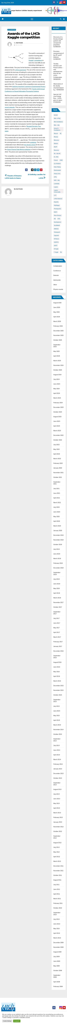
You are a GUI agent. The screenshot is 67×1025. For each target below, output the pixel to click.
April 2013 (56, 808)
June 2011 (56, 889)
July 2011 (56, 884)
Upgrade (56, 235)
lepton (56, 187)
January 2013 (57, 822)
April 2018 (56, 593)
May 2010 (56, 928)
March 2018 (57, 598)
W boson (56, 239)
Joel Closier (19, 43)
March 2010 (57, 938)
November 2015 (58, 690)
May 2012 (56, 852)
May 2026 (56, 312)
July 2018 (56, 579)
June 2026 (56, 307)
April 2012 (56, 856)
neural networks (10, 107)
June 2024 (56, 384)
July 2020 (56, 507)
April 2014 (56, 755)
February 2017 (58, 641)
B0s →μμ (56, 125)
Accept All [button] (16, 1021)
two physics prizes (30, 144)
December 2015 (58, 685)
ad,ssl (55, 115)
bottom (56, 143)
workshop (33, 142)
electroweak (57, 170)
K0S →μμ (57, 180)
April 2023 (56, 426)
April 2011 (56, 894)
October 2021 (57, 477)
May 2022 (56, 449)
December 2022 (58, 435)
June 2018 (56, 584)
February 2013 (58, 817)
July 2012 (56, 847)
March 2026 (57, 321)
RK (55, 218)
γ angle (56, 252)
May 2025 (56, 351)
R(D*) (55, 212)
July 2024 (56, 379)
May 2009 (56, 966)
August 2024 (57, 374)
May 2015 (56, 715)
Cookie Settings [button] (7, 1021)
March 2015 (57, 725)
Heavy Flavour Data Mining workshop (18, 149)
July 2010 (56, 919)
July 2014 (56, 745)
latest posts (57, 280)
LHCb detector (58, 198)
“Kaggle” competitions (35, 60)
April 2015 (56, 720)
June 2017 (56, 623)
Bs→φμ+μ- (57, 153)
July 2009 (56, 956)
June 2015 (56, 711)
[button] (60, 19)
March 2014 (57, 759)
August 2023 (57, 416)
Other (55, 284)
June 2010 (56, 924)
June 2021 (56, 493)
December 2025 (58, 330)
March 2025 (57, 360)
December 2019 (58, 535)
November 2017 (58, 602)
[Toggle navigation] (32, 19)
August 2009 (57, 952)
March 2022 (57, 458)
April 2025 (56, 356)
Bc (60, 133)
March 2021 (57, 502)
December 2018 (58, 568)
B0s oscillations (58, 121)
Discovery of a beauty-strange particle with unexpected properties (58, 41)
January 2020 (57, 530)
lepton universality (57, 191)
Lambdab (56, 183)
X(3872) (56, 242)
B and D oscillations (57, 129)
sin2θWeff (57, 225)
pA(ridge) (57, 205)
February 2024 (58, 402)
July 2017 (56, 618)
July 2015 (56, 706)
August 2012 (57, 842)
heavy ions (57, 173)
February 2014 (58, 764)
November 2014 (58, 729)
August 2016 (57, 662)
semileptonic (57, 222)
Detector (56, 275)
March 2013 (57, 812)
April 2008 (56, 982)
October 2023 (57, 412)
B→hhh (56, 157)
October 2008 (57, 970)
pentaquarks (57, 208)
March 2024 (57, 398)
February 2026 (58, 326)
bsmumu (56, 150)
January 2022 (57, 468)
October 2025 (57, 340)
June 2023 (56, 421)
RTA (59, 218)
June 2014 (56, 750)
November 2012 (58, 826)
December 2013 (58, 773)
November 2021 (58, 472)
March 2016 (57, 681)
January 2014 (57, 769)
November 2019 (58, 540)
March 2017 (57, 637)
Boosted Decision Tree (34, 126)
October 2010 (57, 908)
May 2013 (56, 803)
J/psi (55, 177)
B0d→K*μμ (57, 118)
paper (6, 131)
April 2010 (56, 933)
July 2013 (56, 794)
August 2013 (57, 789)
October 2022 (57, 440)
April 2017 (56, 632)
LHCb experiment (20, 70)
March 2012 (57, 861)
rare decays (57, 215)
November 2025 (58, 335)
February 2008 (58, 986)
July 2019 (56, 549)
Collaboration (11, 29)
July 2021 (56, 488)
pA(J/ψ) (56, 202)
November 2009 (58, 947)
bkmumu (56, 140)
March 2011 (57, 898)
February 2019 (58, 563)
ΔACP (55, 245)
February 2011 (58, 903)
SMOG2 (56, 228)
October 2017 (57, 607)
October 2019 (57, 544)
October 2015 (57, 695)
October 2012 (57, 831)
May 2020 (56, 516)
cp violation (57, 163)
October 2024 (57, 370)
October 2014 (57, 734)
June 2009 (56, 961)
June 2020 (56, 512)
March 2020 (57, 526)
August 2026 (57, 302)
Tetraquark (57, 232)
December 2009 (58, 942)
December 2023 (58, 407)
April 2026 (56, 316)
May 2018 (56, 588)
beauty (56, 136)
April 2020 (56, 521)
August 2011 (57, 880)
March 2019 (57, 558)
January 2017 (57, 646)
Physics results (58, 289)
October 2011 (57, 875)
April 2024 (56, 393)
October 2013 (57, 778)
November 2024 (58, 365)
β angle (56, 249)
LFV (55, 195)
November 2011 (58, 870)
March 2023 (57, 430)
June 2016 (56, 667)
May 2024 (56, 388)
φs (61, 252)
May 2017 (56, 627)
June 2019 (56, 554)
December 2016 (58, 651)
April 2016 (56, 676)
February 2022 (58, 463)
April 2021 (56, 498)
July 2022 (56, 444)
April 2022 (56, 454)
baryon (56, 133)
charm (56, 160)
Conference (57, 270)
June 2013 (56, 798)
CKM (61, 160)
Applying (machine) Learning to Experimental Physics (28, 86)
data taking (57, 167)
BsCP (55, 147)
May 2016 (56, 671)
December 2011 (58, 866)
